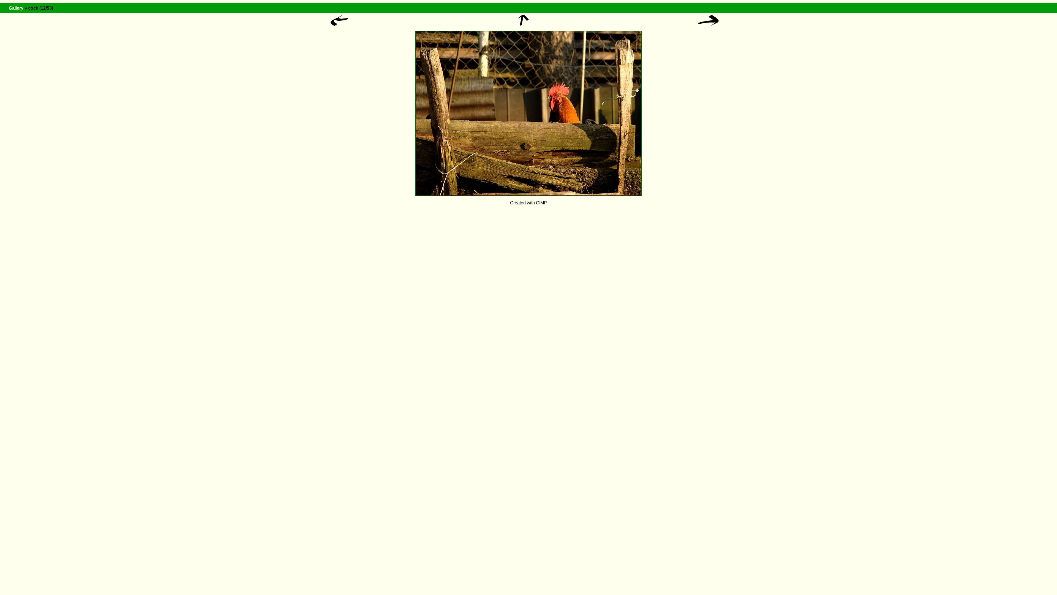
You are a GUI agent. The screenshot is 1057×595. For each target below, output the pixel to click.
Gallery (16, 8)
